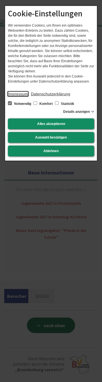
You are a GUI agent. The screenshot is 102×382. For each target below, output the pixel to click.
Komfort (46, 104)
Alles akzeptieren (51, 124)
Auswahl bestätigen (51, 137)
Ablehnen (51, 151)
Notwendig (22, 104)
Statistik (67, 104)
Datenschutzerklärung (50, 94)
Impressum (18, 94)
